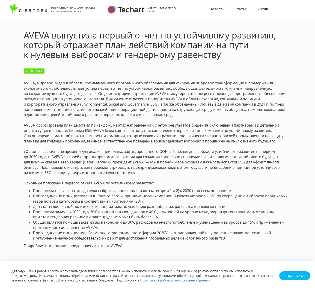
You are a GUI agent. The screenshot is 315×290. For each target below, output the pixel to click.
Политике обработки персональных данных (175, 280)
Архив (262, 9)
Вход (304, 12)
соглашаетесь (145, 275)
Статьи (241, 9)
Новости (216, 9)
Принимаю (295, 275)
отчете (104, 245)
